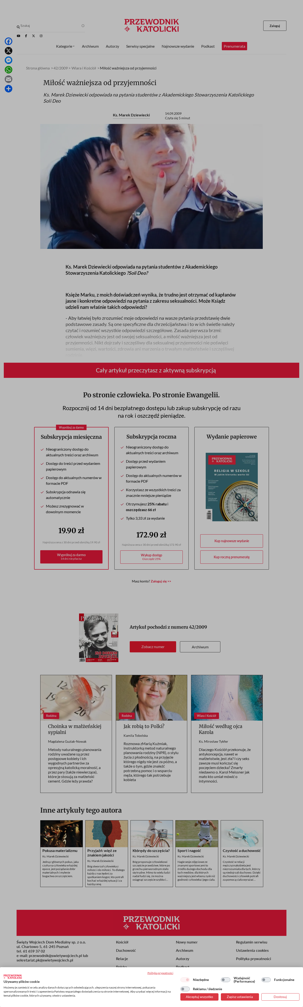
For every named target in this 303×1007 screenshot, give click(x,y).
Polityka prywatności (160, 973)
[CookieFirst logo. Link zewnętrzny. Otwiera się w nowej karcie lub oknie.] (13, 977)
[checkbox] (185, 979)
